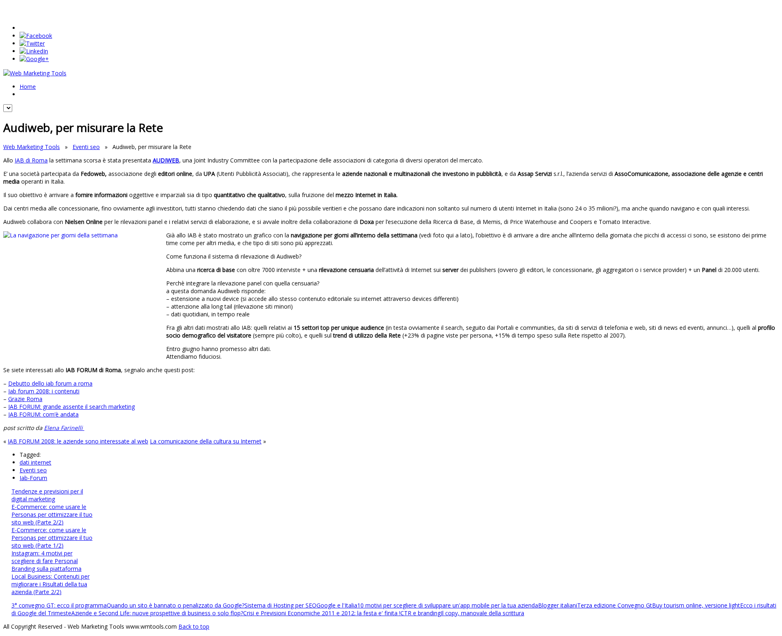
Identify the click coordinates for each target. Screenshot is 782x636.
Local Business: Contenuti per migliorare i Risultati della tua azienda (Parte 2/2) (50, 584)
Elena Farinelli (64, 428)
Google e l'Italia (336, 605)
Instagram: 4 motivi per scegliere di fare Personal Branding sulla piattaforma (46, 560)
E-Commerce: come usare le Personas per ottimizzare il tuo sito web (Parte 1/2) (51, 537)
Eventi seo (86, 147)
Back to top (193, 626)
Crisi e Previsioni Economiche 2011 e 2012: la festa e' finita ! (321, 613)
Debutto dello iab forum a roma (50, 383)
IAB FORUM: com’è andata (43, 414)
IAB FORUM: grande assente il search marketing (71, 406)
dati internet (35, 462)
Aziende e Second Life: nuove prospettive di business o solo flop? (157, 613)
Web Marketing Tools (31, 147)
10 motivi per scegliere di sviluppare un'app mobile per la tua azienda (447, 605)
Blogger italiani (557, 605)
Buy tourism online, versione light (696, 605)
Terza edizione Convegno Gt (614, 605)
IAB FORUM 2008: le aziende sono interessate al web (78, 441)
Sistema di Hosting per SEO (280, 605)
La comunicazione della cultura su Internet (205, 441)
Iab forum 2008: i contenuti (43, 391)
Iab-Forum (33, 478)
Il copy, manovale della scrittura (482, 613)
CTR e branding (420, 613)
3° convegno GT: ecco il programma (59, 605)
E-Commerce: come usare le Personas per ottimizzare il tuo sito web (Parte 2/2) (51, 514)
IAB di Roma (31, 160)
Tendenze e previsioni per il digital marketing (47, 495)
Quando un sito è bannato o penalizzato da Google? (175, 605)
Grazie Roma (25, 399)
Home (28, 86)
